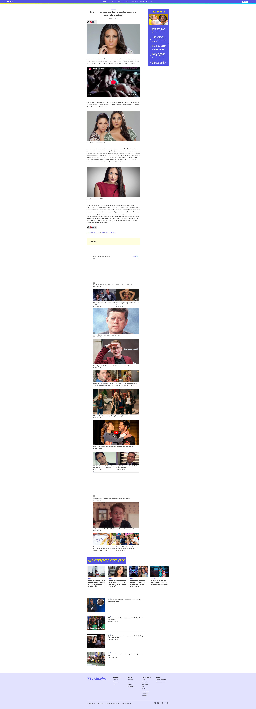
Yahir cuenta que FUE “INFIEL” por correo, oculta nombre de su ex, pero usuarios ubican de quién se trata (159, 39)
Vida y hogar (135, 1)
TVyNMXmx (116, 18)
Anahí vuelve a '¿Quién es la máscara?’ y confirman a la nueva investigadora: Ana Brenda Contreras (137, 583)
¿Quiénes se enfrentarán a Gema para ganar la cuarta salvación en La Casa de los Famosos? (125, 618)
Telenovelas (113, 1)
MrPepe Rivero (115, 657)
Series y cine (126, 1)
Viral (119, 1)
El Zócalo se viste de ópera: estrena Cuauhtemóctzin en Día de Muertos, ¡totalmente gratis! (159, 582)
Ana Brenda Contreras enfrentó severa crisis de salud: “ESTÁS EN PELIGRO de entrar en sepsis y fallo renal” (117, 583)
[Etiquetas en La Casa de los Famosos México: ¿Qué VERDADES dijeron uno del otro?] (96, 659)
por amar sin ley (91, 233)
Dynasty (112, 233)
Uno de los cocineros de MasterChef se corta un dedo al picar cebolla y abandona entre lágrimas (124, 600)
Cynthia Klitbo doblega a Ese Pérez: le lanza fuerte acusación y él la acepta (159, 62)
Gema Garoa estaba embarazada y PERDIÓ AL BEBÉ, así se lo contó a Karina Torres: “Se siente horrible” (159, 29)
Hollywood (149, 1)
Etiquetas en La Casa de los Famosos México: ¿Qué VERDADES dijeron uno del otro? (125, 654)
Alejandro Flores (115, 603)
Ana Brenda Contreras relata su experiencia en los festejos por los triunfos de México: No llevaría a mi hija (96, 583)
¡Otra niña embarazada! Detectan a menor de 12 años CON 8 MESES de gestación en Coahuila (158, 55)
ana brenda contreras (103, 233)
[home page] (8, 2)
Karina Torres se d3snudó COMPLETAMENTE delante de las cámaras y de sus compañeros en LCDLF (159, 47)
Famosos (105, 1)
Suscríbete (245, 1)
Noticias (113, 9)
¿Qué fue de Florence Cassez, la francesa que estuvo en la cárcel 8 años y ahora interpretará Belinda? (125, 636)
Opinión (142, 1)
